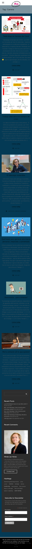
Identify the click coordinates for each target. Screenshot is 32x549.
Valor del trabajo (19, 488)
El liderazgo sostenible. (16, 175)
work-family (18, 490)
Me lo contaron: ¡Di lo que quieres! (16, 352)
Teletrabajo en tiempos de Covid (16, 36)
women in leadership (8, 490)
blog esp (17, 70)
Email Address (9, 516)
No (17, 546)
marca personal (15, 486)
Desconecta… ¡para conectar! (16, 297)
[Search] (25, 393)
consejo (17, 484)
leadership (7, 486)
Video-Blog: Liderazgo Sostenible (17, 211)
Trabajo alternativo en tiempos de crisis (15, 117)
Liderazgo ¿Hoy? (8, 418)
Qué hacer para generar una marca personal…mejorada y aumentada (16, 240)
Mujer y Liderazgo (8, 488)
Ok (15, 546)
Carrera (11, 484)
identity (22, 484)
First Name (8, 510)
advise (21, 481)
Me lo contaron (23, 486)
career (5, 484)
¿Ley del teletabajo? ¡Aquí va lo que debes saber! (15, 404)
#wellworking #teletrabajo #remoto (11, 481)
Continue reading (16, 65)
